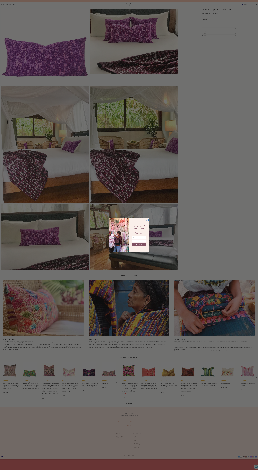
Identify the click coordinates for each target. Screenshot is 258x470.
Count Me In (139, 245)
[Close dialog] (147, 220)
